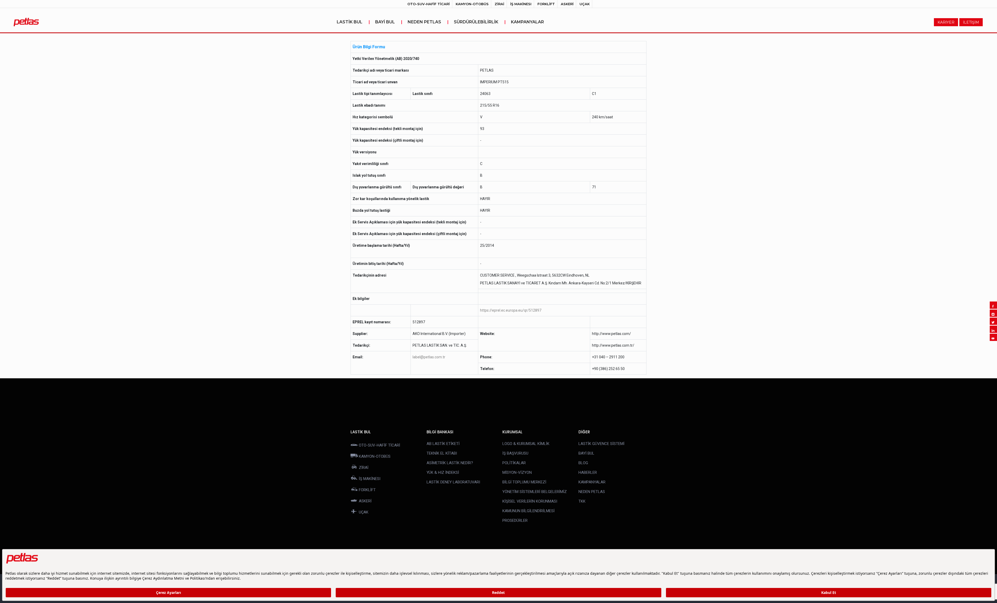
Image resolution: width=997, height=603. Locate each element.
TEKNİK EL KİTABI (442, 453)
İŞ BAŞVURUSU (515, 453)
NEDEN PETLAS (428, 21)
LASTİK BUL (353, 21)
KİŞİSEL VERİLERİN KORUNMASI (529, 501)
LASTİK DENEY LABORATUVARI (453, 482)
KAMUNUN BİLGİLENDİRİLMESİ (528, 511)
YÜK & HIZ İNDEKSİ (443, 472)
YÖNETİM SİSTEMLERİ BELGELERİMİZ (534, 491)
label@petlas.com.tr (429, 357)
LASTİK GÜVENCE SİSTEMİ (601, 443)
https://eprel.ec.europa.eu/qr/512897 (510, 310)
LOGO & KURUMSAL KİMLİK (525, 443)
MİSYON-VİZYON (517, 472)
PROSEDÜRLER (515, 520)
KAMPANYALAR (527, 21)
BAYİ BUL (388, 21)
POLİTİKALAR (514, 463)
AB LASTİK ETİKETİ (443, 443)
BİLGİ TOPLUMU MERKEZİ (524, 482)
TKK (581, 501)
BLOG (583, 463)
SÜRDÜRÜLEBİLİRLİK (480, 21)
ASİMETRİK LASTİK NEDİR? (450, 463)
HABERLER (587, 472)
